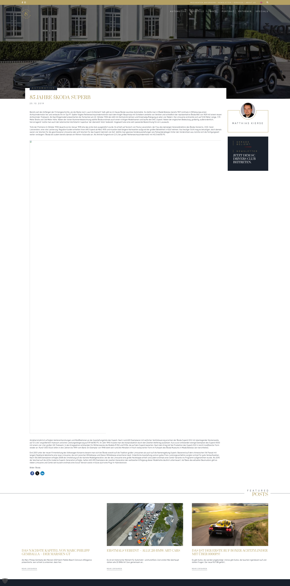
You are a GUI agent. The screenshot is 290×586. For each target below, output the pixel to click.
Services (239, 2)
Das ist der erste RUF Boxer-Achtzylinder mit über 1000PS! (230, 552)
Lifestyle (197, 11)
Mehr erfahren (29, 568)
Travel (213, 11)
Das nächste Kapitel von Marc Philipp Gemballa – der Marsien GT (56, 552)
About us (251, 2)
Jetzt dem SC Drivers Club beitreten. (244, 159)
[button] (32, 473)
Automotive (178, 11)
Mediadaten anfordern (203, 2)
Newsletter (224, 2)
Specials (262, 11)
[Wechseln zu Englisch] (261, 2)
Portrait (228, 11)
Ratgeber (245, 11)
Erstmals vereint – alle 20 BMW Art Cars (143, 550)
